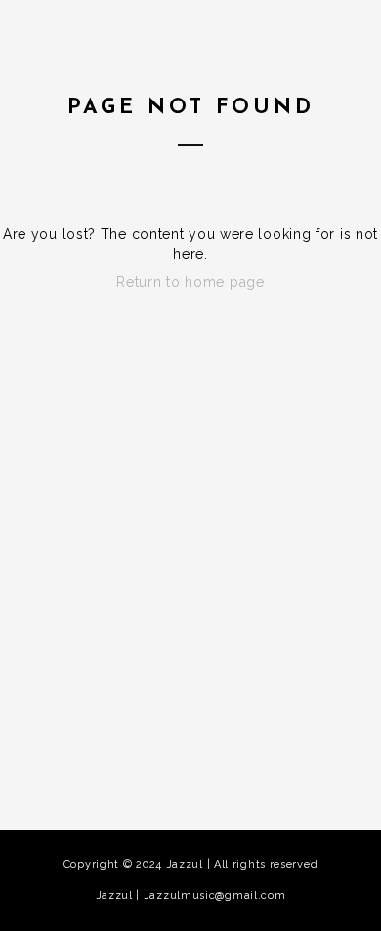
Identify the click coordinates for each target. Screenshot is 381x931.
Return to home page (190, 282)
